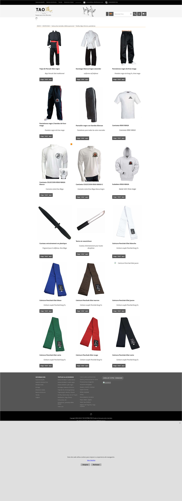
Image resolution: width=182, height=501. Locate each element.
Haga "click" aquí (46, 79)
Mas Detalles (91, 460)
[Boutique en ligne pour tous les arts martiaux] (50, 10)
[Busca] (135, 14)
